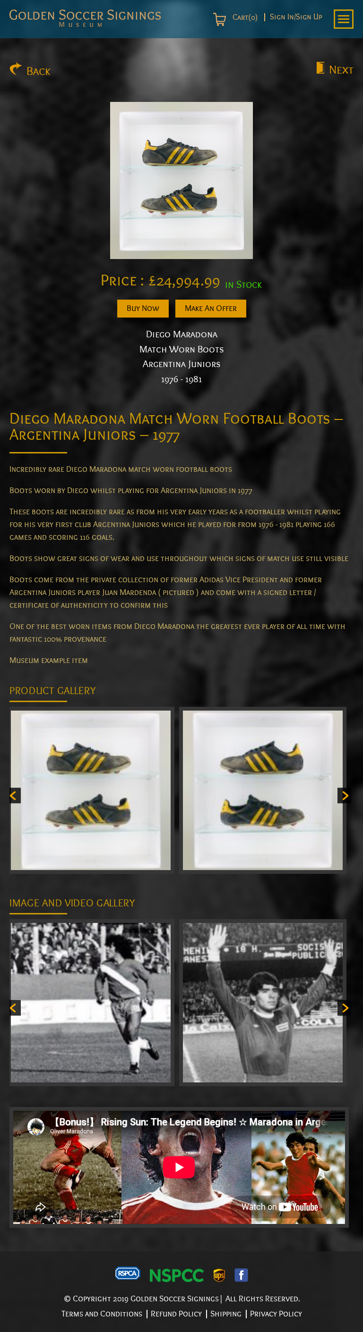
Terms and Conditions (101, 1314)
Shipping (226, 1314)
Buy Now (143, 308)
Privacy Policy (276, 1314)
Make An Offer (211, 308)
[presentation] (14, 795)
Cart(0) (244, 17)
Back (38, 71)
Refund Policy (176, 1314)
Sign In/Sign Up (296, 17)
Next (341, 70)
